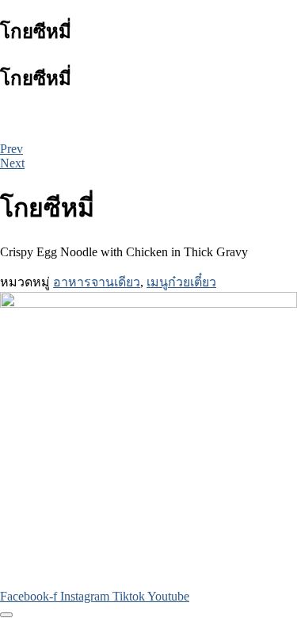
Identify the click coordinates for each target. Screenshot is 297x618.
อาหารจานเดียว (96, 282)
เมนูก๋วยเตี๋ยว (181, 282)
